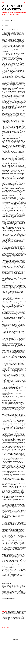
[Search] (25, 2)
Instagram (12, 14)
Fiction (8, 627)
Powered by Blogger (15, 639)
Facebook (5, 14)
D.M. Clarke (4, 611)
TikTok (17, 14)
